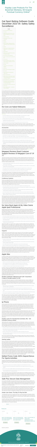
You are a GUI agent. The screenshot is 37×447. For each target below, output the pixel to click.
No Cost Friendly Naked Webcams (8, 30)
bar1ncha (7, 404)
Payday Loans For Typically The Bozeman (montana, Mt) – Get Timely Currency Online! (9, 49)
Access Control (5, 59)
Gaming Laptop (6, 51)
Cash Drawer (5, 68)
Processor (5, 64)
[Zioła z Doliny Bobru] (3, 2)
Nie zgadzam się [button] (27, 445)
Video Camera (5, 85)
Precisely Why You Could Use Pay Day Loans (9, 84)
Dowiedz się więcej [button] (21, 445)
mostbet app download (30, 149)
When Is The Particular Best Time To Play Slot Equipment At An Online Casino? (7, 418)
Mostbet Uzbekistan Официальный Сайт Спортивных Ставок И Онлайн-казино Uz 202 (9, 44)
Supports (5, 40)
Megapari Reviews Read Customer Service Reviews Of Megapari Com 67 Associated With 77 (9, 34)
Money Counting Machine (7, 74)
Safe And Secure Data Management (8, 55)
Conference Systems (6, 36)
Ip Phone (5, 46)
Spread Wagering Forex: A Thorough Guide (9, 79)
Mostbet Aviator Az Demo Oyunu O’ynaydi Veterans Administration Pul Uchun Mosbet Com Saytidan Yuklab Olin (9, 77)
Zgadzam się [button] (33, 445)
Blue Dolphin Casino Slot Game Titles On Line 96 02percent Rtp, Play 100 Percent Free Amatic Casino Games (9, 82)
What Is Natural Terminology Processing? (9, 69)
